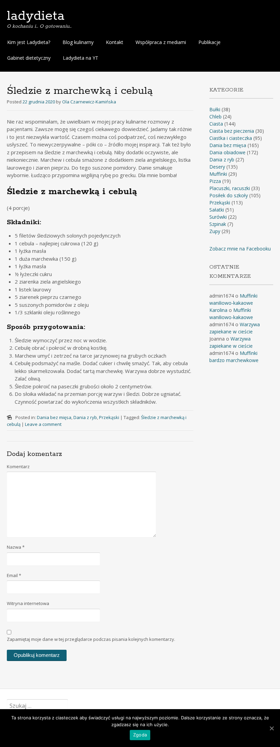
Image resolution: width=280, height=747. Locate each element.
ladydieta (36, 16)
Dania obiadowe (227, 152)
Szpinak (217, 224)
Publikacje (209, 42)
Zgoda (140, 734)
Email (14, 575)
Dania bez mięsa (54, 417)
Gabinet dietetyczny (29, 58)
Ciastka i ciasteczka (230, 138)
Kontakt (114, 42)
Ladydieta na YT (80, 58)
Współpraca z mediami (161, 42)
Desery (217, 166)
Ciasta (216, 123)
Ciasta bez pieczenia (231, 131)
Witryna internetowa (28, 603)
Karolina (218, 310)
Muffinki (218, 174)
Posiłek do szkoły (228, 195)
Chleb (215, 116)
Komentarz (18, 466)
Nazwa (16, 547)
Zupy (214, 231)
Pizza (215, 181)
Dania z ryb (85, 417)
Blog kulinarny (78, 42)
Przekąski (109, 417)
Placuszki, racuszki (229, 188)
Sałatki (216, 209)
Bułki (214, 109)
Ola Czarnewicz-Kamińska (89, 102)
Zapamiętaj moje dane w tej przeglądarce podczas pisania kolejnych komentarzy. (91, 639)
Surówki (218, 217)
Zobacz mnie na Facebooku (240, 248)
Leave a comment (43, 424)
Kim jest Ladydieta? (28, 42)
